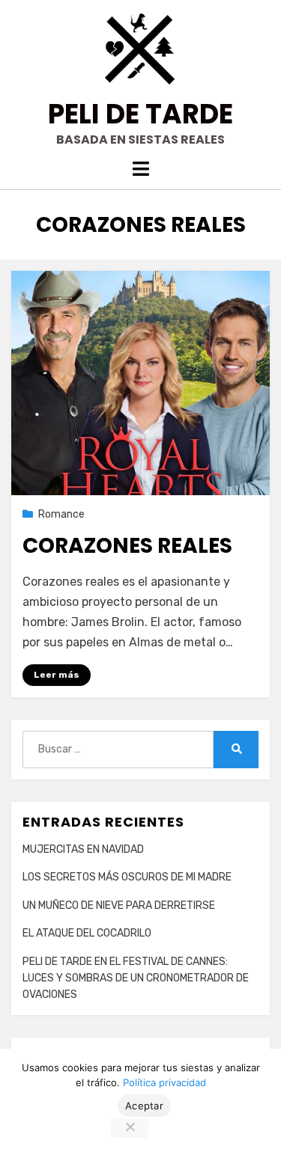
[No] (129, 1128)
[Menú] (140, 168)
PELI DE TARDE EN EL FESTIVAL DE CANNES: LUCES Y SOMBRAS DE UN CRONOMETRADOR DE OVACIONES (135, 978)
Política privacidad (164, 1082)
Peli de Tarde (140, 114)
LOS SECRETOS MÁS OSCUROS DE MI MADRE (127, 877)
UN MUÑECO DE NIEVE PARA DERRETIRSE (118, 905)
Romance (61, 514)
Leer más (56, 675)
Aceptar (144, 1106)
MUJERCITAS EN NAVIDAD (83, 849)
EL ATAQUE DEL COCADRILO (86, 933)
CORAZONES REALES (127, 545)
